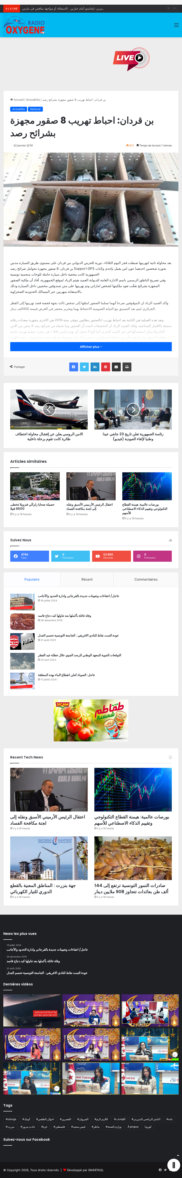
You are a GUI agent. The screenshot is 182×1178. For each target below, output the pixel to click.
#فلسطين (59, 1126)
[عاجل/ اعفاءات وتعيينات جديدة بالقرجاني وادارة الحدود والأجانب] (22, 602)
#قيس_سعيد (78, 1126)
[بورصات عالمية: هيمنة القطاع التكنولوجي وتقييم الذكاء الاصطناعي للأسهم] (147, 486)
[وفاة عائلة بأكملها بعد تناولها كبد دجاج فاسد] (22, 621)
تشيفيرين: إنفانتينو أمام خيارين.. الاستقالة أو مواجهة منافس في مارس (65, 8)
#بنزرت (10, 1126)
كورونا (148, 1126)
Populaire (32, 579)
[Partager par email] (116, 366)
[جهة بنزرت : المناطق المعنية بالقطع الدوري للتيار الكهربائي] (49, 858)
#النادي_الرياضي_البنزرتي (146, 1119)
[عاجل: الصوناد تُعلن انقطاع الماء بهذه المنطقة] (22, 681)
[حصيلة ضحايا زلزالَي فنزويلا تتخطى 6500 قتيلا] (35, 486)
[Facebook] (73, 366)
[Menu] (176, 27)
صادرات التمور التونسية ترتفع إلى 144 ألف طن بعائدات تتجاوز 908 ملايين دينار (131, 888)
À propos (133, 1126)
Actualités (33, 99)
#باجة (169, 1119)
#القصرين (65, 1119)
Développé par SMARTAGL (85, 1170)
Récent (87, 579)
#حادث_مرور (28, 1126)
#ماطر (95, 1126)
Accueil (18, 99)
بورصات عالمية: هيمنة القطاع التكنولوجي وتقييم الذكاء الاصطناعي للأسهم (144, 508)
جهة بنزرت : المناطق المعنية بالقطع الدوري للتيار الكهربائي (43, 888)
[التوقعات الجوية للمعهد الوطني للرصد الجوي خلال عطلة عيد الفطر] (22, 661)
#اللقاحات (119, 1119)
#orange (11, 1119)
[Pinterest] (105, 366)
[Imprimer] (127, 366)
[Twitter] (84, 366)
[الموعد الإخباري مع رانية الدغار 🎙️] (91, 1010)
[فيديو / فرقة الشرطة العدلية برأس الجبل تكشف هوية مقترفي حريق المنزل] (32, 1010)
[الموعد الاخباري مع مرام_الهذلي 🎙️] (91, 1044)
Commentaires (146, 579)
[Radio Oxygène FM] (24, 25)
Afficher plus (90, 347)
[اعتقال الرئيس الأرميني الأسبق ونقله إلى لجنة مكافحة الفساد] (91, 486)
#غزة (44, 1126)
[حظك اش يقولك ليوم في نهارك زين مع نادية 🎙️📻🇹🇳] (32, 1078)
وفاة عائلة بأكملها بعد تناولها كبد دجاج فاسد (64, 615)
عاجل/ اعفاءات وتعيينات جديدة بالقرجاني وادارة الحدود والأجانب (78, 596)
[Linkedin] (95, 366)
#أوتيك (26, 1119)
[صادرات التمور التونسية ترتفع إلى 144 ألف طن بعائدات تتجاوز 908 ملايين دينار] (133, 858)
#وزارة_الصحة (113, 1126)
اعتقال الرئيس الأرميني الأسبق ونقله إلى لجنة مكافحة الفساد (89, 506)
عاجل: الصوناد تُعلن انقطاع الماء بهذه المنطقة (66, 675)
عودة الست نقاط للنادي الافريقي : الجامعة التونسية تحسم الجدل (78, 635)
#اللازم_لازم (101, 1119)
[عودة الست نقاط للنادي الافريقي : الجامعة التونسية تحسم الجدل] (22, 641)
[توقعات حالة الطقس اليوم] (32, 1044)
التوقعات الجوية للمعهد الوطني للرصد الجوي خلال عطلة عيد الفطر (79, 655)
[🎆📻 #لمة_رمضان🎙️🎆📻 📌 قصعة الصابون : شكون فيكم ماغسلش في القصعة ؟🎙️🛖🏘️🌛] (150, 1010)
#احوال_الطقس (45, 1119)
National (35, 109)
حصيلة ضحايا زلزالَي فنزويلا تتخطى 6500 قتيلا (32, 506)
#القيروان (82, 1119)
